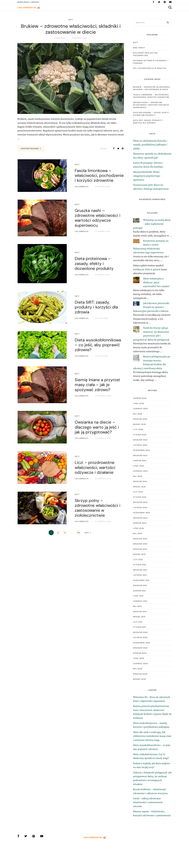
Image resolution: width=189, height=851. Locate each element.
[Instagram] (165, 2)
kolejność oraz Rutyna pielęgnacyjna (145, 54)
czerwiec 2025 (140, 471)
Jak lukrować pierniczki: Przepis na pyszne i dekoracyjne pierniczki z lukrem (151, 307)
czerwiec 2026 (140, 409)
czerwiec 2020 (140, 663)
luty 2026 (138, 429)
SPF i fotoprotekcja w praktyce (149, 68)
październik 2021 (141, 580)
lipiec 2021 (138, 596)
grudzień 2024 (140, 502)
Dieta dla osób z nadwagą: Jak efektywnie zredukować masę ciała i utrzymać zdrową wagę (152, 736)
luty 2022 (138, 559)
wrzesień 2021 (140, 585)
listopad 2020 (140, 637)
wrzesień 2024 (140, 518)
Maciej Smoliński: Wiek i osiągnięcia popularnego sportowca (146, 176)
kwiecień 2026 (140, 419)
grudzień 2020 (140, 632)
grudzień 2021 (140, 570)
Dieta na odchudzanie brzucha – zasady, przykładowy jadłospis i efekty (150, 144)
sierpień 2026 (139, 398)
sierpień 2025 (139, 461)
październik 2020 (141, 643)
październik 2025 (141, 450)
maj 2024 (137, 533)
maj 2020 (137, 669)
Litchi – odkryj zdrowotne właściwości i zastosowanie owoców (148, 802)
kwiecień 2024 (140, 539)
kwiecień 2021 (140, 611)
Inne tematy (139, 48)
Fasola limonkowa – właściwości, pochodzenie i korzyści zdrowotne (151, 96)
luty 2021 (137, 622)
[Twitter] (159, 2)
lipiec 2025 (138, 466)
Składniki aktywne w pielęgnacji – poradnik (151, 61)
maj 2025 (137, 476)
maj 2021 (137, 606)
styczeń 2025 (139, 497)
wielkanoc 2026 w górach (146, 269)
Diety (70, 20)
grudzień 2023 (140, 544)
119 (78, 533)
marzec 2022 (139, 554)
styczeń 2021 (139, 627)
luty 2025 (138, 492)
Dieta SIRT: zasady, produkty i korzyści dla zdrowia (148, 121)
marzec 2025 (139, 487)
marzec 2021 (139, 617)
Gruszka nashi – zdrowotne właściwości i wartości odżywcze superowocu (151, 105)
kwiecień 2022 (140, 549)
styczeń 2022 (139, 565)
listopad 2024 (140, 507)
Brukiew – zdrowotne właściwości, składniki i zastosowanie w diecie (151, 88)
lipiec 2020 (138, 658)
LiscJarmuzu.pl (82, 187)
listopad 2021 (140, 575)
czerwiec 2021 (140, 601)
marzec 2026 (139, 424)
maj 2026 (137, 414)
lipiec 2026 (138, 403)
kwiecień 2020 (140, 674)
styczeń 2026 (139, 435)
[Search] (168, 22)
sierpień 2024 (139, 523)
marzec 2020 (139, 679)
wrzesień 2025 (140, 455)
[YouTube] (170, 2)
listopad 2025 (140, 445)
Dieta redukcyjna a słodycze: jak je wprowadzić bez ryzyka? (156, 282)
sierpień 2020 (140, 653)
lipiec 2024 (138, 528)
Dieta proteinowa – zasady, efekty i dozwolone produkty (151, 113)
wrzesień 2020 (140, 648)
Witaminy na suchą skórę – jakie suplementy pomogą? (152, 224)
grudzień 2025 (140, 440)
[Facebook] (153, 2)
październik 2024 (141, 513)
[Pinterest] (123, 148)
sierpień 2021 (139, 591)
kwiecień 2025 (140, 481)
